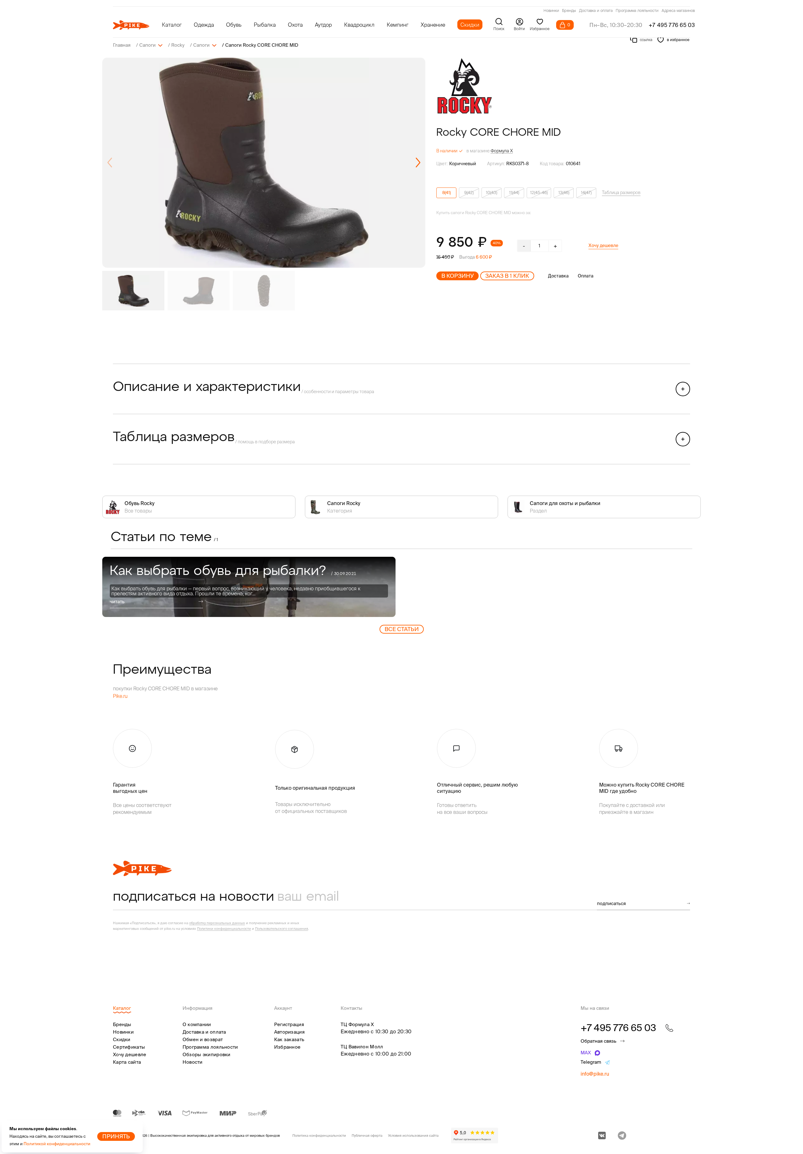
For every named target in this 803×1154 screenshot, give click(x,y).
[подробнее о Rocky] (464, 86)
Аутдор (323, 24)
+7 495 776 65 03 (672, 25)
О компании (197, 1024)
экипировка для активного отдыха (215, 1135)
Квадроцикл (359, 24)
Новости (193, 1062)
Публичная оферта (367, 1135)
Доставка (558, 275)
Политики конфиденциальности (224, 928)
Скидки (469, 25)
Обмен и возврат (203, 1039)
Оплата (585, 275)
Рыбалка (265, 24)
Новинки (551, 11)
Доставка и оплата (596, 11)
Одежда (204, 24)
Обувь (234, 24)
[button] (418, 163)
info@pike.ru (595, 1074)
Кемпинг (397, 24)
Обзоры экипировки (207, 1054)
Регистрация (289, 1024)
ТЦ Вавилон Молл (362, 1046)
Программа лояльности (637, 11)
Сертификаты (129, 1047)
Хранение (433, 24)
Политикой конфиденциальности (57, 1143)
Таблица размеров (621, 192)
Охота (295, 24)
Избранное (287, 1047)
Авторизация (289, 1032)
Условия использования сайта (413, 1135)
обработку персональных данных (217, 923)
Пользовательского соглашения (281, 928)
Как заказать (289, 1039)
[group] (263, 163)
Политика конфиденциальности (319, 1135)
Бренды (569, 11)
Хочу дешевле (603, 245)
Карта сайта (127, 1062)
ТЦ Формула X (357, 1024)
